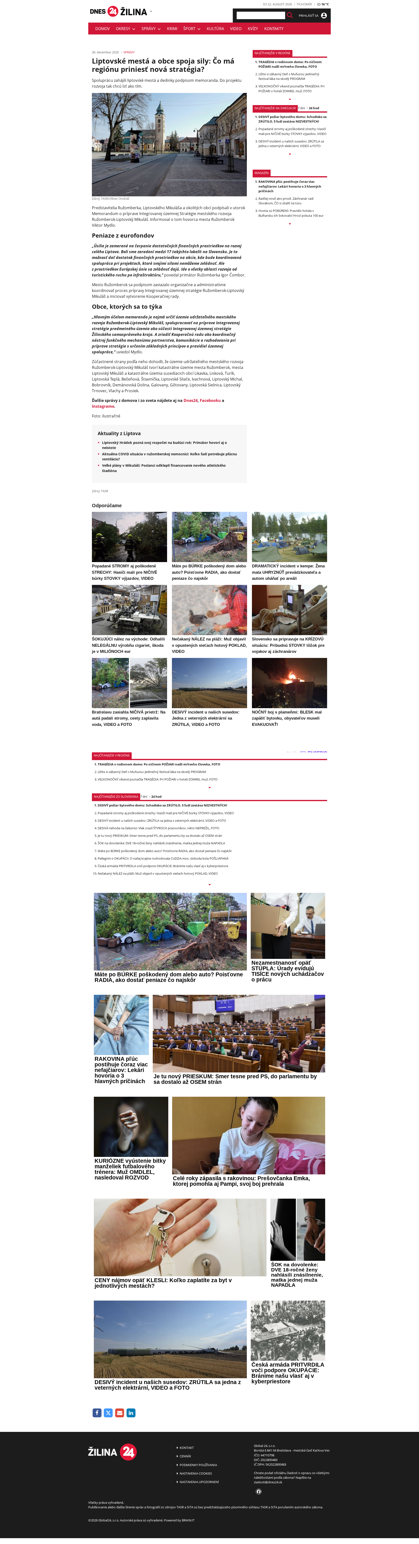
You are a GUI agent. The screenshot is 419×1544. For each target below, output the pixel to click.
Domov (102, 28)
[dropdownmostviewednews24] (290, 154)
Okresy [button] (124, 28)
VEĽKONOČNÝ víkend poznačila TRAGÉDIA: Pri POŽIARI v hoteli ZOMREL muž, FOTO (291, 88)
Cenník (185, 1456)
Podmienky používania (198, 1465)
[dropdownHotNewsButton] (290, 224)
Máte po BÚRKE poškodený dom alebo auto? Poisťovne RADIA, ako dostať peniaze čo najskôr (165, 851)
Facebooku (210, 400)
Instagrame (103, 406)
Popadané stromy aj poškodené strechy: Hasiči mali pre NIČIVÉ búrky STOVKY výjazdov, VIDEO (292, 131)
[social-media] (258, 1492)
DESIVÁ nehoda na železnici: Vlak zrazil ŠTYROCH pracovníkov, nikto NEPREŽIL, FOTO (158, 828)
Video (236, 28)
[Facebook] (97, 1413)
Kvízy (253, 28)
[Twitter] (108, 1413)
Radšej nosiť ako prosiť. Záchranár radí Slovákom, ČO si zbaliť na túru (286, 200)
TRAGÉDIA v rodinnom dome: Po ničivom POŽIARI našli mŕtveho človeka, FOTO (290, 64)
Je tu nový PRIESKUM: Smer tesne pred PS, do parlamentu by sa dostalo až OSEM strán (160, 835)
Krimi (172, 28)
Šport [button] (190, 28)
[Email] (119, 1413)
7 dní (301, 108)
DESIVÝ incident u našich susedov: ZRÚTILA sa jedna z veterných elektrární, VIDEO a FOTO (291, 143)
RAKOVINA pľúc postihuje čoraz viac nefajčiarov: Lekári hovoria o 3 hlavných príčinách (289, 186)
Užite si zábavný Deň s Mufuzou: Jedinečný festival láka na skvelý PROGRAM (288, 76)
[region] (150, 11)
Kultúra (215, 28)
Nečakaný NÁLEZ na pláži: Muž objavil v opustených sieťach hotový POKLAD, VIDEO (158, 873)
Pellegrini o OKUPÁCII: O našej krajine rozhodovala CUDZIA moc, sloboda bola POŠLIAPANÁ (163, 858)
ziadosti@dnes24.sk (268, 1482)
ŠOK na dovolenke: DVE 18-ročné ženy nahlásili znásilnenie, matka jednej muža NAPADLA (161, 843)
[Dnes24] (134, 11)
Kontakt (186, 1447)
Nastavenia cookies (195, 1473)
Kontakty (273, 28)
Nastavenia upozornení (199, 1482)
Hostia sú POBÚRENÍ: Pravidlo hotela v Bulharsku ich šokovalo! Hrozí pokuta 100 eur (290, 212)
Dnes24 (191, 400)
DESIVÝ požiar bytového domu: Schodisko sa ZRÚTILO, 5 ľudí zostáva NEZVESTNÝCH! (292, 119)
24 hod (314, 108)
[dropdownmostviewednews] (290, 99)
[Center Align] (290, 15)
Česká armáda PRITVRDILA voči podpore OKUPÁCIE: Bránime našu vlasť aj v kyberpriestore (163, 866)
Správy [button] (150, 28)
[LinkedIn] (131, 1413)
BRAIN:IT (188, 1520)
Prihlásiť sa (309, 15)
